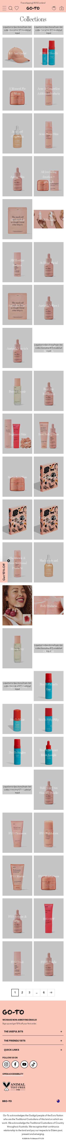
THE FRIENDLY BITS (14, 1040)
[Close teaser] (8, 560)
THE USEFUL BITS (13, 1031)
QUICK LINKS (11, 1049)
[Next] (51, 992)
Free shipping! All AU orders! (33, 3)
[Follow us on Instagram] (6, 1064)
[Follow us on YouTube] (24, 1064)
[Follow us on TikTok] (33, 1064)
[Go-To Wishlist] (17, 8)
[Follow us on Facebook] (15, 1064)
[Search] (10, 8)
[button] (4, 572)
